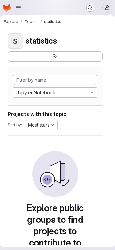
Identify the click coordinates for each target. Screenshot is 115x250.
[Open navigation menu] (18, 8)
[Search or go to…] (90, 8)
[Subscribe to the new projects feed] (55, 56)
